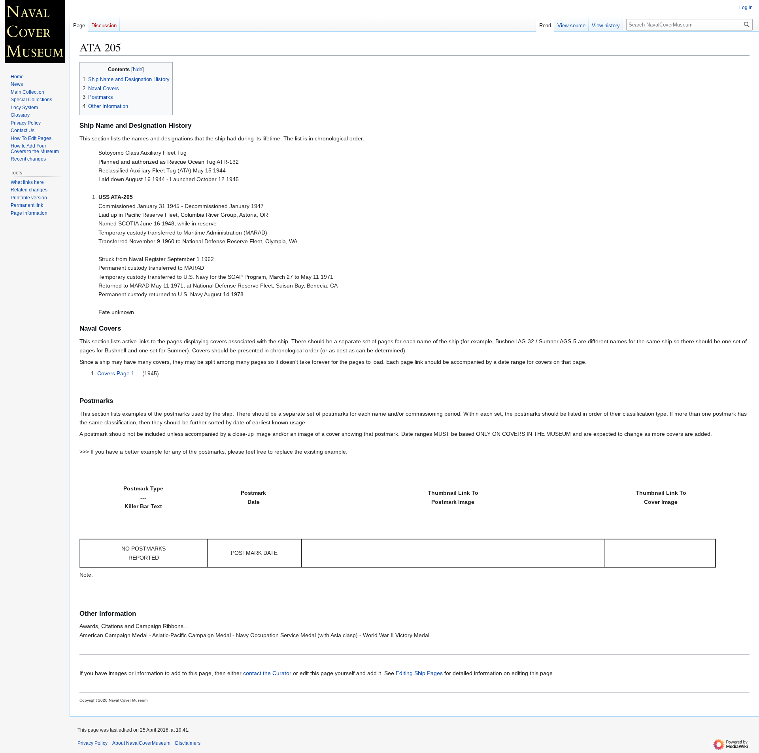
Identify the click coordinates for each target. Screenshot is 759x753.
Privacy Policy (92, 743)
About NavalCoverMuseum (141, 743)
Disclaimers (187, 743)
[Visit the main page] (34, 31)
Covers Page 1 (116, 373)
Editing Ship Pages (419, 673)
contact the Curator (267, 673)
